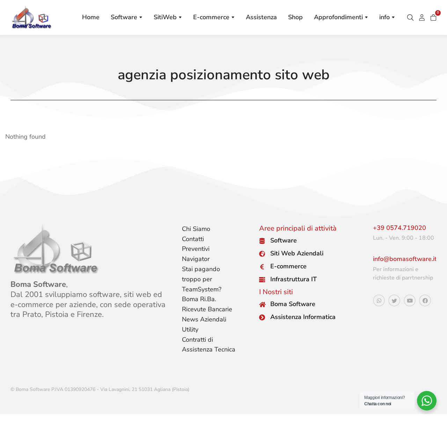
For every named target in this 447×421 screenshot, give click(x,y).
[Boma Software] (262, 304)
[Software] (262, 241)
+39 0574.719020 (399, 228)
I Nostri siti (276, 292)
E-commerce (288, 266)
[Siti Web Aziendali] (262, 254)
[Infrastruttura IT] (262, 280)
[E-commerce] (262, 267)
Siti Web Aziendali (296, 253)
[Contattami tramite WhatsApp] (379, 300)
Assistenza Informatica (303, 317)
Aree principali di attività (298, 228)
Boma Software (292, 304)
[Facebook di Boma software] (425, 300)
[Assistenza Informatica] (262, 317)
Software (283, 240)
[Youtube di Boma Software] (410, 300)
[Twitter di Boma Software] (394, 300)
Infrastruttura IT (293, 279)
